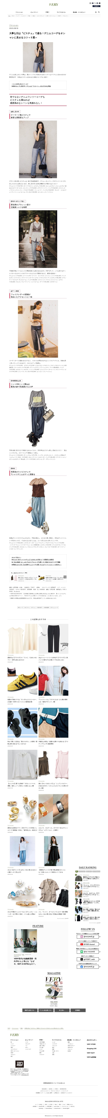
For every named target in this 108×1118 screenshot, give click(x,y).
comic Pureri (56, 1106)
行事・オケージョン (51, 16)
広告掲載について (39, 1092)
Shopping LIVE (91, 1048)
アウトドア (54, 1045)
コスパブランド (40, 16)
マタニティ (65, 16)
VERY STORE (91, 1044)
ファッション (19, 12)
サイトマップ (65, 1090)
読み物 (69, 1051)
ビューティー (34, 12)
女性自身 (34, 1106)
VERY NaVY (91, 1053)
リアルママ (41, 1054)
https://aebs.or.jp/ (25, 1074)
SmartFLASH (41, 1106)
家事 (53, 1049)
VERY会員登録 (91, 1057)
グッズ (40, 1049)
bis (64, 1104)
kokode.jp (41, 1108)
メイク (26, 1042)
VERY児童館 (42, 1042)
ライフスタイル (61, 12)
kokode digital (66, 1108)
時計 (29, 16)
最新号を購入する (29, 1010)
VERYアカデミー (71, 1045)
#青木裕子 (39, 607)
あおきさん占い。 (92, 1040)
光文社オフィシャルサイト (66, 1092)
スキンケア (27, 1043)
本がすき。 (73, 1106)
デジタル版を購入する (45, 1010)
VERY (46, 1104)
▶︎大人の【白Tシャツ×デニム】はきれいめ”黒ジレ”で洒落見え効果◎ (33, 559)
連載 (69, 1042)
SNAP (59, 16)
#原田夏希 (46, 607)
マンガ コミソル (65, 1106)
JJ (35, 1104)
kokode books (57, 1108)
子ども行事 (41, 1051)
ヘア (26, 1045)
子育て (47, 12)
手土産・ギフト (55, 1051)
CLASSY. (41, 1104)
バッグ (17, 16)
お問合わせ (56, 1092)
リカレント (70, 1049)
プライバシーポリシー (55, 1090)
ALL (9, 16)
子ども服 (41, 1047)
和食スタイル (70, 1104)
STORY (50, 1104)
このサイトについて (44, 1090)
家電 (53, 1054)
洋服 (33, 16)
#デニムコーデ (54, 607)
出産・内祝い (42, 1045)
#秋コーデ (20, 607)
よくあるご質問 (48, 1092)
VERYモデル (70, 1047)
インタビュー (70, 1043)
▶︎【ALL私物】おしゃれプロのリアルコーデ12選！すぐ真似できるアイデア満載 (36, 562)
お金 (53, 1052)
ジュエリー (23, 16)
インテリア (54, 1043)
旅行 (53, 1047)
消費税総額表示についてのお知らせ (54, 1083)
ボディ (26, 1047)
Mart (56, 1104)
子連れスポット (42, 1043)
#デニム (33, 607)
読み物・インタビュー (79, 12)
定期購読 (77, 1010)
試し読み (61, 1010)
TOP (9, 1028)
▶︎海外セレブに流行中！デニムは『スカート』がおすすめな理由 (31, 86)
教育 (40, 1052)
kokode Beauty (48, 1108)
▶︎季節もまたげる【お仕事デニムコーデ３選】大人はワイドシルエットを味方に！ (37, 565)
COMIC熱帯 (49, 1106)
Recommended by (61, 918)
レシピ (53, 1042)
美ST (60, 1104)
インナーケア (28, 1049)
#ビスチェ (27, 607)
